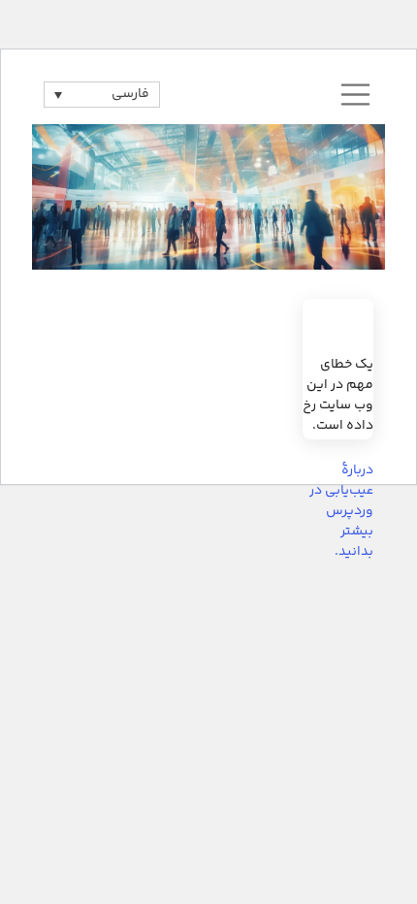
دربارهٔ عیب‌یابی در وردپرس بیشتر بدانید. (341, 512)
